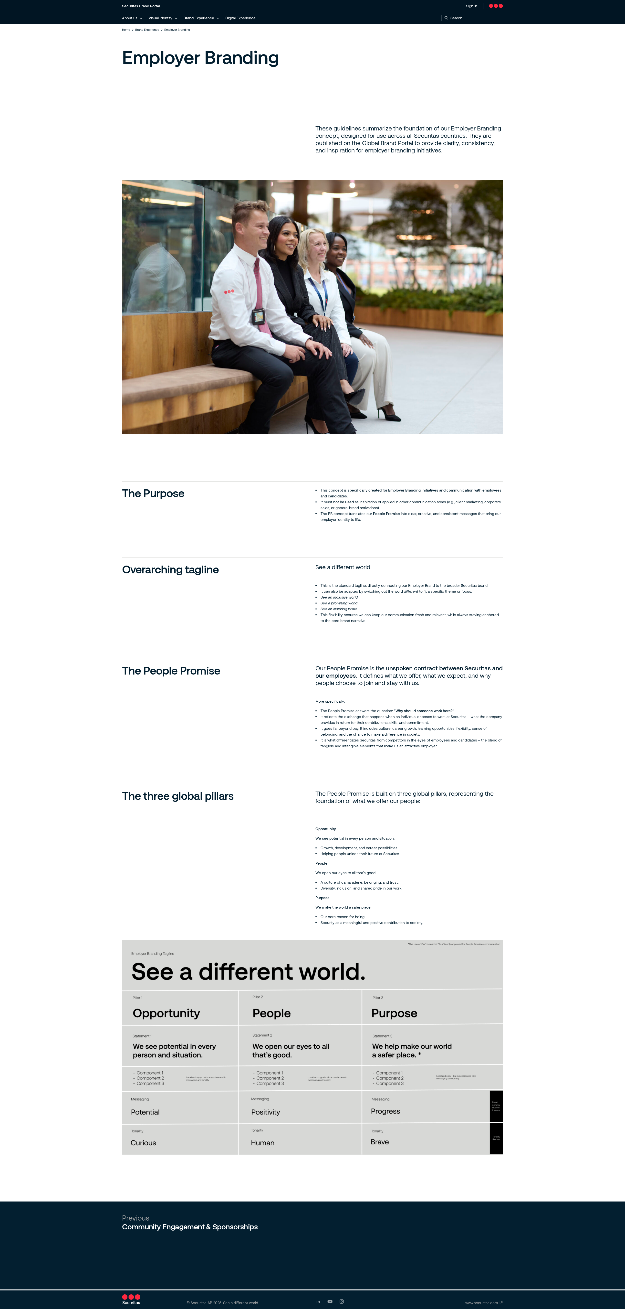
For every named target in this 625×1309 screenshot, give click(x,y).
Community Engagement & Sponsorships (190, 1226)
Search (456, 18)
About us (129, 18)
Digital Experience (240, 18)
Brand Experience (199, 18)
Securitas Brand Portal (141, 6)
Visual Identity (160, 18)
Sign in (471, 6)
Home (126, 29)
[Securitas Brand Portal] (496, 6)
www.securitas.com (481, 1302)
